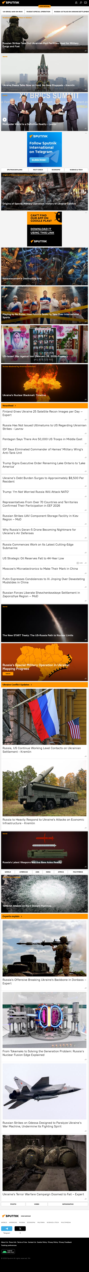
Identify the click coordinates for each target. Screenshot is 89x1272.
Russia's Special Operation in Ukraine (17, 18)
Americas (13, 1222)
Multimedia (66, 1222)
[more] (85, 50)
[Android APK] (8, 1251)
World (5, 57)
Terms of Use (22, 1242)
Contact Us (32, 1242)
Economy (31, 1222)
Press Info (12, 1242)
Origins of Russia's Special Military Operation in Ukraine (24, 175)
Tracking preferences (9, 1245)
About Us (4, 1242)
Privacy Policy (53, 1242)
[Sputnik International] (11, 4)
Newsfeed (8, 405)
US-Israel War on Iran (11, 328)
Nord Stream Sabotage (12, 877)
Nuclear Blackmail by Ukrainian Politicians (19, 367)
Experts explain (11, 916)
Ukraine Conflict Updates (16, 684)
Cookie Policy (42, 1242)
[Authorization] (76, 2)
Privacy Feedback (65, 1242)
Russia (22, 1222)
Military (40, 1222)
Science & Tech (53, 1222)
